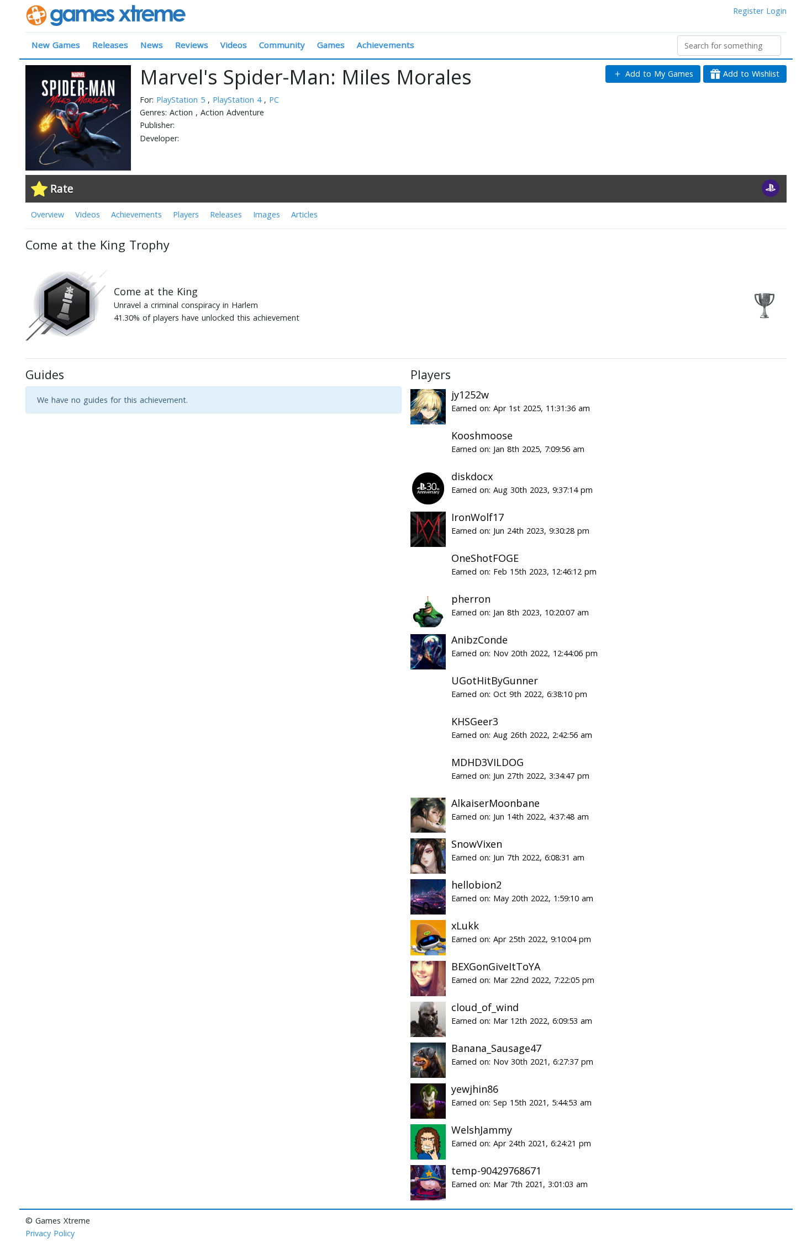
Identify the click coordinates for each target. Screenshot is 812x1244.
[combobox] (729, 45)
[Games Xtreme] (106, 14)
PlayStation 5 (182, 99)
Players (186, 214)
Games (331, 44)
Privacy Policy (50, 1233)
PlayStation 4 (238, 99)
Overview (47, 214)
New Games (55, 44)
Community (282, 44)
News (151, 44)
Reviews (191, 44)
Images (266, 214)
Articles (304, 214)
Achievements (385, 44)
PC (274, 99)
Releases (110, 44)
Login (776, 11)
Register (748, 11)
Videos (233, 44)
